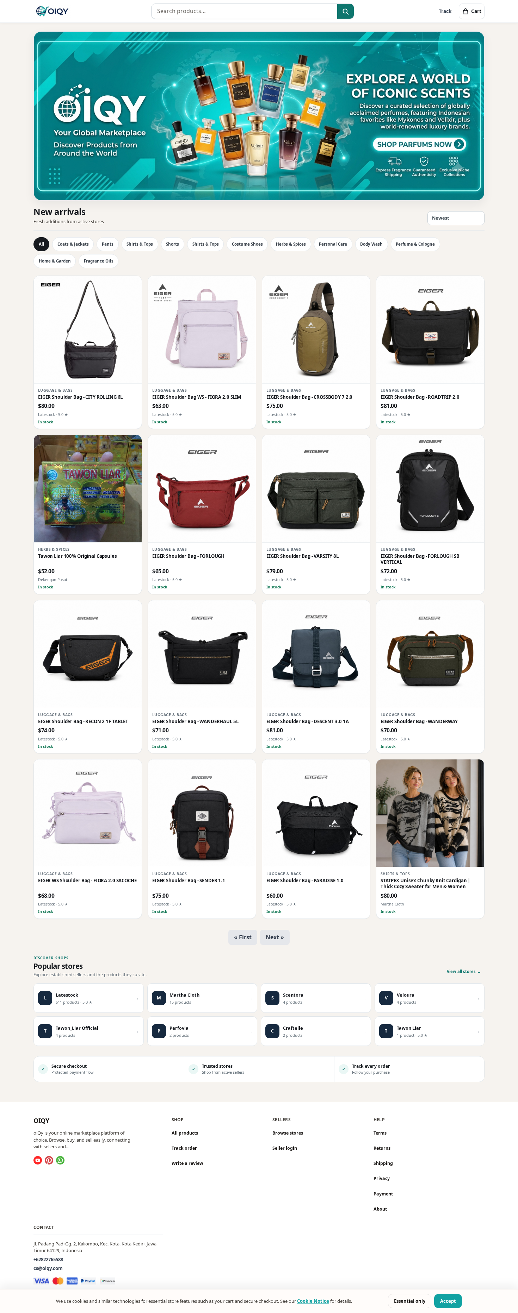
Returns (382, 1148)
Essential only (409, 1301)
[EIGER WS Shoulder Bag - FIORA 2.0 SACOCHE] (88, 813)
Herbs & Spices (291, 244)
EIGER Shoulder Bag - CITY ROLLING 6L (80, 397)
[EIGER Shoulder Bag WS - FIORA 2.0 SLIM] (202, 330)
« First (243, 937)
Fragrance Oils (98, 261)
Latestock (46, 414)
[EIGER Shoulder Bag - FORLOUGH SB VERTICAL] (430, 489)
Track (445, 11)
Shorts (172, 244)
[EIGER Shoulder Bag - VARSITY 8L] (316, 489)
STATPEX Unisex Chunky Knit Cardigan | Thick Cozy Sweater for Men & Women (425, 884)
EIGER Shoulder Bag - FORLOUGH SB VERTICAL (420, 559)
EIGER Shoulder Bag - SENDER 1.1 (188, 881)
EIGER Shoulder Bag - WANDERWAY (419, 722)
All (41, 244)
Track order (184, 1148)
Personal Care (333, 244)
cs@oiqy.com (48, 1268)
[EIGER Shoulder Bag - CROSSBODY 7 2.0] (316, 330)
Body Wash (371, 244)
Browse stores (287, 1133)
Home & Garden (55, 261)
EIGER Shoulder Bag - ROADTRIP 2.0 (420, 397)
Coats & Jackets (73, 244)
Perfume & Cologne (415, 244)
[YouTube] (37, 1160)
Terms (380, 1133)
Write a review (187, 1163)
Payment (383, 1194)
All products (185, 1133)
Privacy (382, 1178)
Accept (448, 1301)
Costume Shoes (247, 244)
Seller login (284, 1148)
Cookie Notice (313, 1301)
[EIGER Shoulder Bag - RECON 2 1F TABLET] (88, 654)
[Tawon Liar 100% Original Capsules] (88, 489)
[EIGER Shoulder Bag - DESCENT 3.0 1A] (316, 654)
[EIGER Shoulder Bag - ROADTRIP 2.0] (430, 330)
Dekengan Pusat (52, 579)
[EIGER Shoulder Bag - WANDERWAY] (430, 654)
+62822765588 (48, 1259)
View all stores (464, 971)
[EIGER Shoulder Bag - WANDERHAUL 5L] (202, 654)
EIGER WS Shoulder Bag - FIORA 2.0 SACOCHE (87, 881)
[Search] (345, 11)
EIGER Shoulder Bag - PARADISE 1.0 (305, 881)
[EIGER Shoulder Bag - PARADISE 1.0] (316, 813)
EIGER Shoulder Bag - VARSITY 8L (302, 556)
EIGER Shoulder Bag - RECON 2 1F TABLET (83, 722)
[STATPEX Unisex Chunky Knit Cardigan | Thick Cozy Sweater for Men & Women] (430, 813)
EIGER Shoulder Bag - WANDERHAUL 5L (195, 722)
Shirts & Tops (140, 244)
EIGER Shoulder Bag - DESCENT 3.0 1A (307, 722)
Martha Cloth (392, 904)
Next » (275, 937)
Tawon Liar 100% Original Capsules (77, 556)
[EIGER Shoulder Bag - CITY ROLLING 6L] (88, 330)
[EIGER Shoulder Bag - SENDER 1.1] (202, 813)
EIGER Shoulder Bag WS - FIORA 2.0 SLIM (196, 397)
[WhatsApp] (60, 1160)
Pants (107, 244)
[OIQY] (52, 11)
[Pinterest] (49, 1160)
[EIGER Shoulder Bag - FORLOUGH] (202, 489)
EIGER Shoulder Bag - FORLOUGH (188, 556)
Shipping (383, 1163)
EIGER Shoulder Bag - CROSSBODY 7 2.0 (309, 397)
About (380, 1209)
